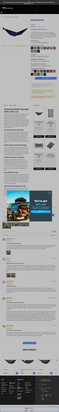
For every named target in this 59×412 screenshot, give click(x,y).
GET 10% (40, 211)
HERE (32, 3)
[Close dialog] (49, 193)
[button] (57, 2)
